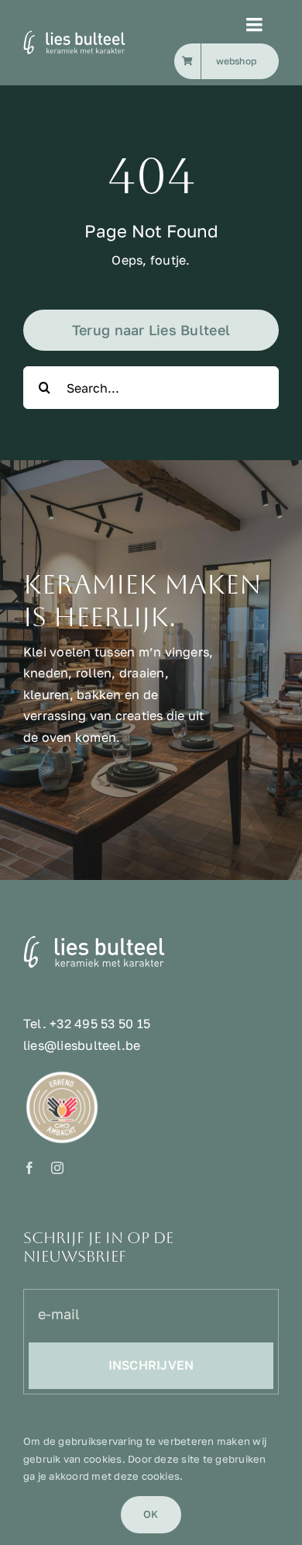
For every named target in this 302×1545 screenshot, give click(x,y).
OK (150, 1514)
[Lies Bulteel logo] (95, 35)
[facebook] (29, 1168)
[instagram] (57, 1168)
